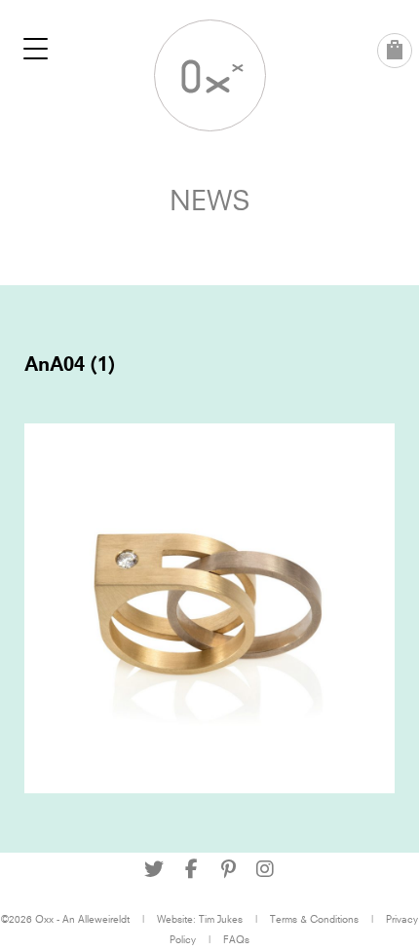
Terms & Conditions (314, 919)
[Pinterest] (228, 869)
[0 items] (394, 50)
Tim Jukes (221, 919)
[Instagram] (265, 869)
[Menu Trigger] (36, 48)
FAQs (236, 939)
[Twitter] (154, 869)
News (210, 200)
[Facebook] (191, 869)
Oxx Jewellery (210, 75)
